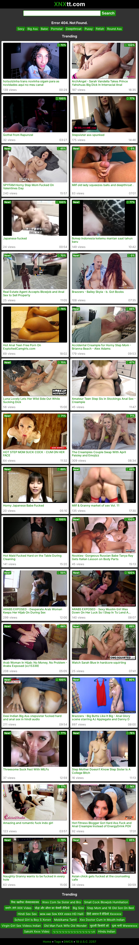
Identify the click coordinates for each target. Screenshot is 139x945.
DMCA (68, 941)
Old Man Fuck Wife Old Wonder (65, 925)
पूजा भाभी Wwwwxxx (124, 925)
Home (47, 941)
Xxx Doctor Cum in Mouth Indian (102, 919)
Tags (57, 941)
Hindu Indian (106, 931)
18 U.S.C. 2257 (86, 941)
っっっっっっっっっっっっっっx (74, 931)
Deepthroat (73, 29)
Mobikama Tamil (65, 919)
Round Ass (114, 29)
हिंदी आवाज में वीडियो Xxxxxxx (104, 914)
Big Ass (33, 29)
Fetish (100, 29)
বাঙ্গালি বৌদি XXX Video (18, 908)
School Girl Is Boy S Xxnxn (32, 919)
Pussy (89, 29)
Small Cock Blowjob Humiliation (106, 902)
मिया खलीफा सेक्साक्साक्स (25, 902)
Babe (44, 29)
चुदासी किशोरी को (99, 925)
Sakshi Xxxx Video (36, 931)
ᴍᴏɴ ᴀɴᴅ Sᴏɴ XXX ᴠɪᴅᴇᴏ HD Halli (61, 914)
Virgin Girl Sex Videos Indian (21, 925)
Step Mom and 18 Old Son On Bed (110, 908)
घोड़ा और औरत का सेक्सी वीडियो (52, 908)
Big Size (78, 908)
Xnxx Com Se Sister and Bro (61, 902)
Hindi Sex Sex (27, 914)
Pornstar (57, 29)
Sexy (21, 29)
